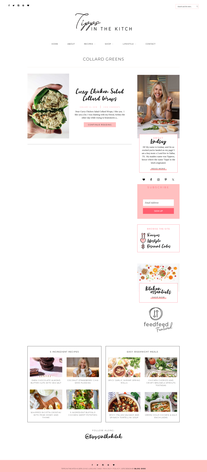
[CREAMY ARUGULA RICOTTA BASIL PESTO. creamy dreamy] (155, 450)
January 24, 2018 (88, 107)
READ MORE (158, 169)
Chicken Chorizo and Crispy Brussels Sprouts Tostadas (161, 382)
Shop (108, 44)
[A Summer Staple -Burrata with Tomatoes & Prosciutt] (17, 450)
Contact (150, 44)
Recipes (88, 44)
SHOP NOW (158, 297)
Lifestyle (128, 44)
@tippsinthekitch (103, 436)
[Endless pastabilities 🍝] (86, 450)
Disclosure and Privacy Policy (101, 469)
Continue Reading (100, 125)
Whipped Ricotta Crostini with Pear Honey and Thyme (46, 415)
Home (55, 44)
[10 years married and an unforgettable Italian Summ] (51, 450)
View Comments (111, 107)
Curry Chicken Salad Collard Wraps (100, 95)
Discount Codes (158, 246)
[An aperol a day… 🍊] (121, 450)
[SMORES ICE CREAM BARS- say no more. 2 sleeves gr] (189, 450)
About (71, 44)
